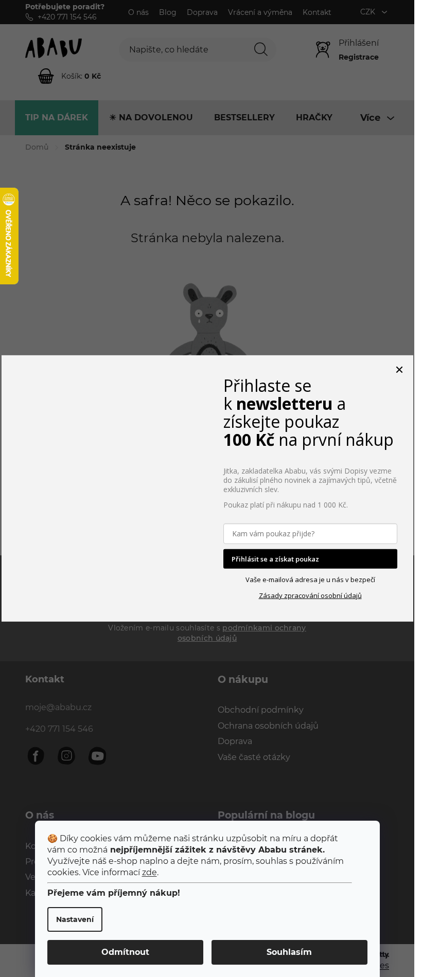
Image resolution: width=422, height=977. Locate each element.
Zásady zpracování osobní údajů (310, 595)
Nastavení (75, 919)
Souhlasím (289, 952)
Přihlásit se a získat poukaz (275, 559)
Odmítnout (125, 952)
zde (149, 872)
